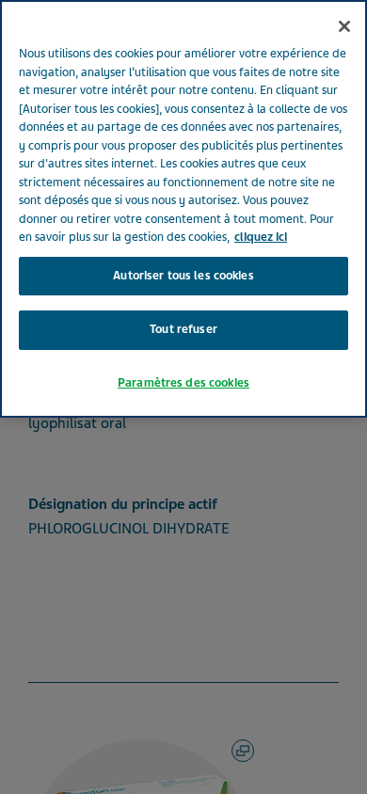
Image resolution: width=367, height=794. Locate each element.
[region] (183, 209)
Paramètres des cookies (183, 382)
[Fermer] (344, 26)
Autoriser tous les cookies (183, 275)
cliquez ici (260, 237)
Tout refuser (183, 329)
